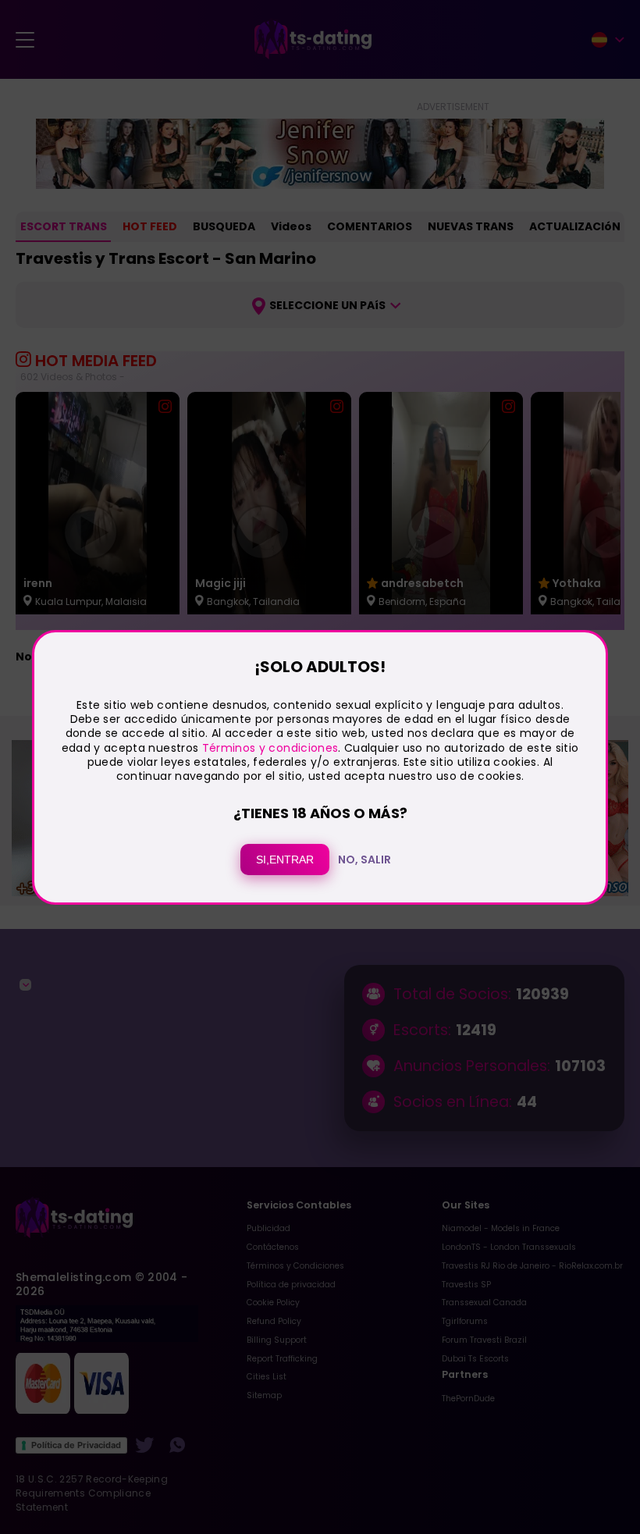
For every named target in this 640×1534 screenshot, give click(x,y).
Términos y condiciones (270, 748)
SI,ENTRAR (285, 859)
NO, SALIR (364, 859)
